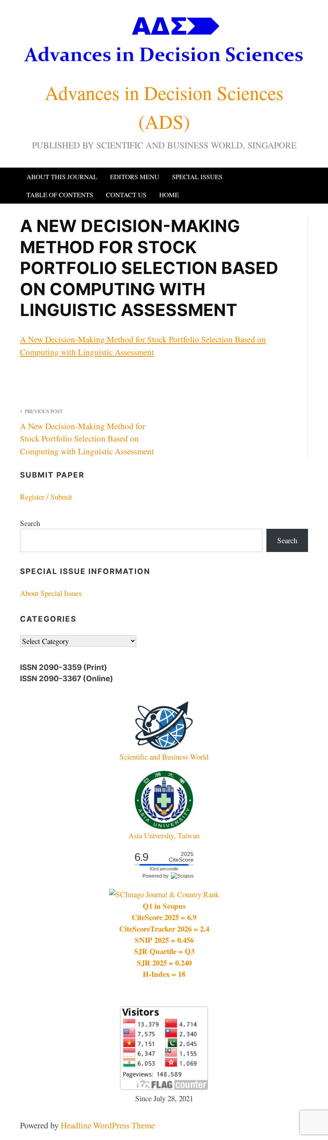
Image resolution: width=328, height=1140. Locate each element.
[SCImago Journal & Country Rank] (164, 894)
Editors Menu (134, 176)
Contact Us (126, 194)
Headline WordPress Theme (108, 1125)
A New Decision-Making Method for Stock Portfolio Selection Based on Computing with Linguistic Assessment (87, 432)
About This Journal (61, 176)
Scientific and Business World (164, 757)
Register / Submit (46, 497)
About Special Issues (51, 593)
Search (30, 523)
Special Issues (197, 176)
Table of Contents (59, 194)
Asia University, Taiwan (164, 835)
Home (169, 194)
